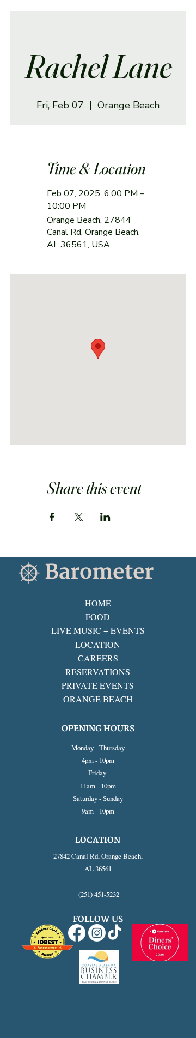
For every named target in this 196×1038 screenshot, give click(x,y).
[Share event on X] (79, 517)
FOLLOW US (98, 919)
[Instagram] (97, 933)
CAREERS (98, 658)
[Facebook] (76, 933)
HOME (98, 603)
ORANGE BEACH (98, 699)
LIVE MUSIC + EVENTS (98, 630)
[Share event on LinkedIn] (105, 517)
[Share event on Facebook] (52, 517)
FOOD (97, 616)
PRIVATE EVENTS (98, 685)
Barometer (99, 572)
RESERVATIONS (97, 671)
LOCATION (97, 644)
